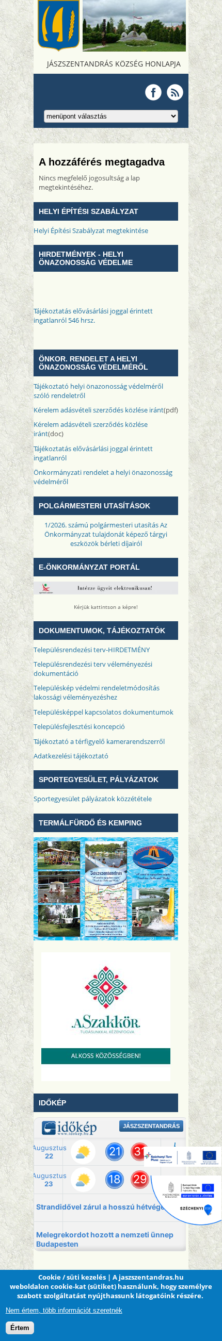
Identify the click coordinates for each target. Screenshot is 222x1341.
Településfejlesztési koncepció (79, 726)
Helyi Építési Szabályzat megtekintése (91, 230)
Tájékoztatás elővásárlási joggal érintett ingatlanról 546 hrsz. (93, 315)
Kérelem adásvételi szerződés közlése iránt (99, 410)
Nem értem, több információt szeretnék (64, 1310)
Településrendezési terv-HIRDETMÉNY (92, 649)
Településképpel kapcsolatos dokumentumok (103, 712)
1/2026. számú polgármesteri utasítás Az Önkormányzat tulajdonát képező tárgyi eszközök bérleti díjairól (105, 534)
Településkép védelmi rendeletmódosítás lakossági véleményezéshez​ (97, 692)
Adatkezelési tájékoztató (71, 755)
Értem (19, 1328)
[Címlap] (111, 49)
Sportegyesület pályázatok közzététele (93, 798)
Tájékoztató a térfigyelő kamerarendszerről (99, 741)
